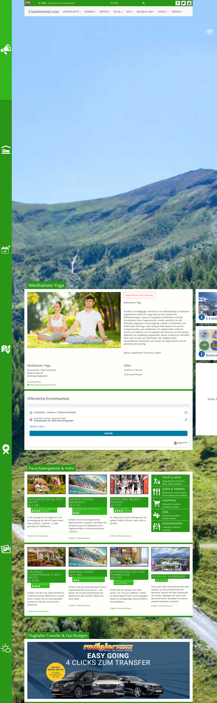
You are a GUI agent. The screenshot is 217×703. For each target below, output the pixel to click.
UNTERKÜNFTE (70, 11)
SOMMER (89, 11)
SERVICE (176, 11)
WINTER (104, 11)
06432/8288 (35, 381)
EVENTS (162, 11)
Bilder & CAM (145, 11)
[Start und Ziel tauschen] (186, 419)
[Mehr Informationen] (46, 484)
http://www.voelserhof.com (42, 384)
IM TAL (117, 11)
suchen (109, 433)
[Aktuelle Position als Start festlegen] (186, 412)
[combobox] (108, 412)
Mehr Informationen (38, 535)
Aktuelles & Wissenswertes (58, 3)
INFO (129, 11)
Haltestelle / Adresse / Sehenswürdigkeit (55, 412)
